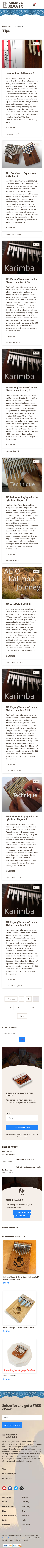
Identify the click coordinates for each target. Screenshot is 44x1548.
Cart (24, 1511)
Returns (25, 1515)
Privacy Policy (7, 1538)
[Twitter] (16, 1488)
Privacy (25, 1501)
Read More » (11, 127)
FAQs (4, 1520)
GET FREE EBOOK (22, 1127)
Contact (6, 1524)
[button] (41, 5)
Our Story (6, 1497)
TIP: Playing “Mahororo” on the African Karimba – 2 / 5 (21, 924)
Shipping (26, 1506)
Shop (4, 1501)
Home (4, 26)
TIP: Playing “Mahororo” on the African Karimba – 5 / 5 (21, 280)
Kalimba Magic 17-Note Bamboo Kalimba (20, 1328)
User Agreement (22, 1538)
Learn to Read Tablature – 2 (20, 73)
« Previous (11, 999)
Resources (7, 1478)
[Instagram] (22, 1488)
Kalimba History (9, 1515)
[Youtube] (4, 1488)
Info (9, 26)
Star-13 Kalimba (9, 1376)
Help (24, 1520)
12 (34, 1007)
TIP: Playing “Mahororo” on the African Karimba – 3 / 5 (21, 709)
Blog (4, 1511)
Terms (25, 1497)
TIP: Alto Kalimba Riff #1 (18, 604)
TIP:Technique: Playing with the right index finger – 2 (22, 818)
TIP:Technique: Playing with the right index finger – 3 (22, 498)
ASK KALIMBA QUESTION (22, 1214)
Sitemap (26, 1524)
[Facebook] (10, 1488)
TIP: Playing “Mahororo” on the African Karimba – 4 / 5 (21, 389)
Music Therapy (9, 1473)
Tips (14, 26)
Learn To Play (8, 1506)
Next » (22, 1016)
